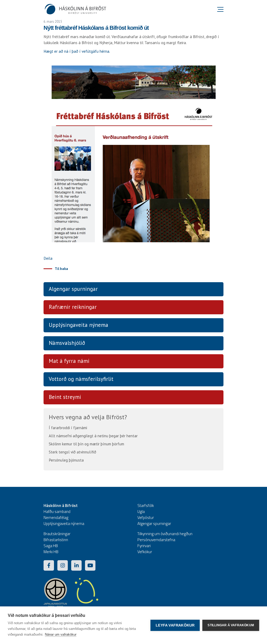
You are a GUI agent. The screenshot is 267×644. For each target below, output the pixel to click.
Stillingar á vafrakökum (231, 625)
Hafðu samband (57, 512)
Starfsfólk (145, 506)
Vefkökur (144, 552)
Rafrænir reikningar (73, 306)
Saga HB (51, 546)
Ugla (141, 512)
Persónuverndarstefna (156, 540)
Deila (48, 258)
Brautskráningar (57, 534)
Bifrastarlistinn (56, 540)
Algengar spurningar (73, 288)
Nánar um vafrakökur (60, 634)
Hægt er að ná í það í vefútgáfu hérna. (77, 51)
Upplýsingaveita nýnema (78, 324)
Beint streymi (65, 396)
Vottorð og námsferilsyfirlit (81, 378)
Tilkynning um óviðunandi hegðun (164, 534)
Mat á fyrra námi (69, 360)
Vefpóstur (145, 518)
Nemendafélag (56, 518)
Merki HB (51, 552)
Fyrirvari (144, 546)
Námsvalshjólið (67, 342)
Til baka (61, 268)
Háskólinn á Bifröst (61, 506)
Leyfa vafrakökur (175, 625)
